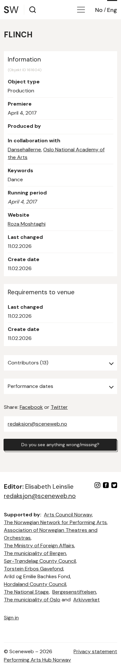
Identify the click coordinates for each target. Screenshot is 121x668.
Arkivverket (86, 599)
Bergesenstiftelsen (74, 591)
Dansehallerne (24, 149)
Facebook (31, 407)
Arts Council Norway (68, 514)
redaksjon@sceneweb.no (37, 423)
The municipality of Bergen (35, 553)
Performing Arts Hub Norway (37, 659)
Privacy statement (95, 651)
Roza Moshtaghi (26, 224)
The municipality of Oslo (32, 599)
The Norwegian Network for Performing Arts (55, 522)
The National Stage (26, 591)
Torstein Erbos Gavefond (33, 568)
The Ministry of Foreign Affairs (39, 545)
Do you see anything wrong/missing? (60, 444)
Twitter (59, 407)
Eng (112, 10)
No (99, 10)
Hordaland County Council (35, 584)
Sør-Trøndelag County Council (40, 561)
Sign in (11, 617)
